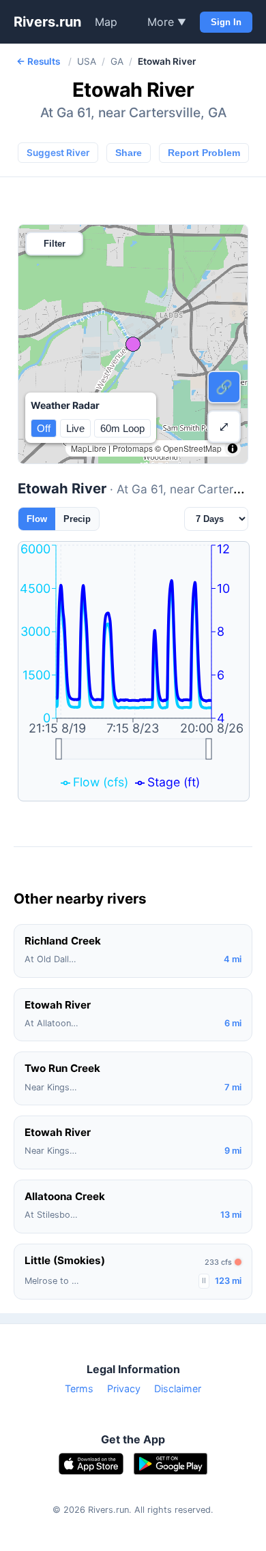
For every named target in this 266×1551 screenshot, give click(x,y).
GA (116, 61)
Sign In (226, 22)
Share (128, 153)
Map (106, 22)
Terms (79, 1388)
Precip (77, 519)
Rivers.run (47, 22)
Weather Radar (65, 405)
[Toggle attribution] (232, 448)
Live (75, 428)
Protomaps (133, 448)
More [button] (166, 22)
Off (43, 428)
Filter (54, 244)
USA (86, 61)
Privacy (124, 1388)
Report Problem (204, 153)
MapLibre (88, 448)
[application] (133, 671)
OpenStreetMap (192, 448)
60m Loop (122, 428)
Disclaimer (177, 1388)
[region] (133, 344)
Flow (37, 519)
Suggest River (58, 152)
